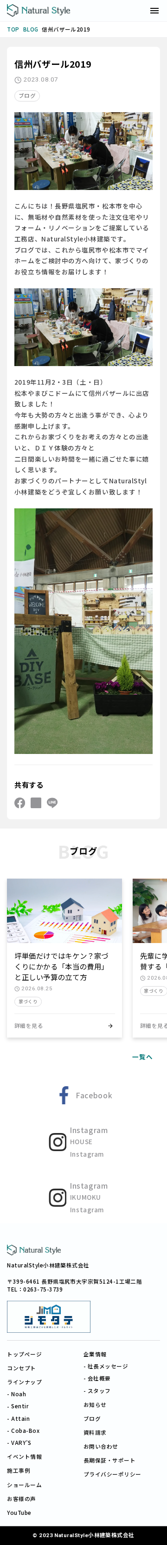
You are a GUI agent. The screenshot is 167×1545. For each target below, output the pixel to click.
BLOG (31, 29)
